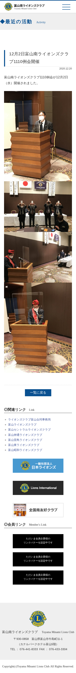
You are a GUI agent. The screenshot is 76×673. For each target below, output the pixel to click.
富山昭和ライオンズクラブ (25, 450)
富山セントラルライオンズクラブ (29, 429)
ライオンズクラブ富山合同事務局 (29, 419)
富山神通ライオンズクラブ (25, 434)
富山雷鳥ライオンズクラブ (25, 439)
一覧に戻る (38, 392)
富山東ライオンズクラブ (23, 445)
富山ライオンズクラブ (22, 424)
